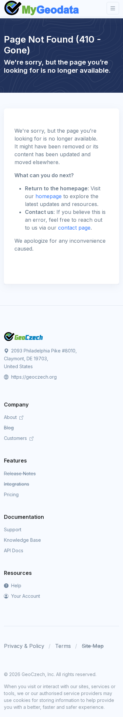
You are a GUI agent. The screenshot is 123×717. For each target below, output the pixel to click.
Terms (63, 646)
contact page (74, 227)
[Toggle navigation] (113, 8)
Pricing (11, 494)
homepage (48, 196)
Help (15, 585)
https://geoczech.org (33, 377)
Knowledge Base (22, 540)
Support (12, 529)
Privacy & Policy (24, 646)
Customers (16, 438)
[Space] (23, 336)
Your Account (25, 596)
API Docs (13, 550)
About (11, 417)
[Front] (42, 8)
